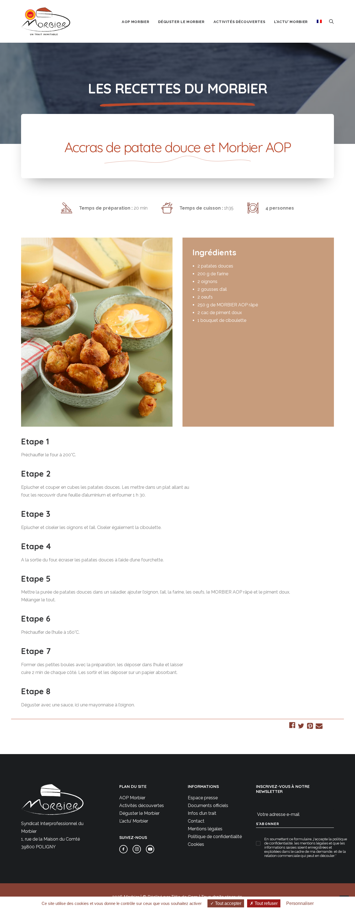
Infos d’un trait (202, 813)
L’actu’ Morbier (133, 821)
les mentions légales (311, 843)
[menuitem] (135, 22)
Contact (196, 821)
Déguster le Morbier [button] (181, 22)
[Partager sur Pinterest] (310, 727)
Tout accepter (227, 903)
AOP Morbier (132, 797)
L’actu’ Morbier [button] (291, 22)
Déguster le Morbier (139, 813)
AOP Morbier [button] (135, 22)
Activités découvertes (141, 805)
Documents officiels (208, 805)
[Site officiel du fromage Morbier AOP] (52, 799)
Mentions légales (205, 828)
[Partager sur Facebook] (292, 726)
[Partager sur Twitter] (301, 727)
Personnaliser (300, 903)
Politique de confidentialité (215, 836)
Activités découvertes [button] (239, 22)
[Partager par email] (319, 727)
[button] (331, 21)
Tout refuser (265, 903)
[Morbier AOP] (45, 21)
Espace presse (203, 797)
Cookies (196, 844)
